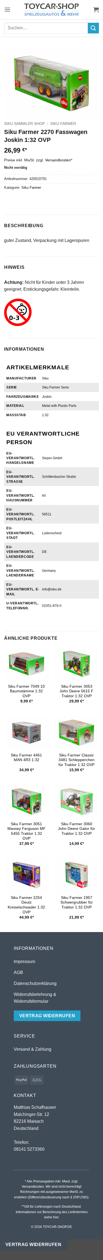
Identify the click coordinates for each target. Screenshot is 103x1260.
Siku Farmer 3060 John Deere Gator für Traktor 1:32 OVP (76, 829)
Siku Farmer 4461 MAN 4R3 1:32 (26, 757)
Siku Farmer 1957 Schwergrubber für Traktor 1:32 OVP (76, 902)
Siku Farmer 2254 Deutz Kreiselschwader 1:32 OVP (26, 905)
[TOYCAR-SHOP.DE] (51, 10)
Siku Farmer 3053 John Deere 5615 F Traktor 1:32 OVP (76, 691)
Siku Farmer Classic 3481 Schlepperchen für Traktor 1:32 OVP (76, 760)
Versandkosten (58, 160)
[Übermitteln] (93, 28)
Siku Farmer (63, 124)
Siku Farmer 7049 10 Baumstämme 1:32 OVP (26, 691)
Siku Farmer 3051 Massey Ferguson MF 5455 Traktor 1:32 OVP (26, 831)
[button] (7, 9)
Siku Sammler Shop (24, 124)
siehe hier (51, 1217)
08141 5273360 (29, 1149)
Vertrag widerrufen (33, 1244)
